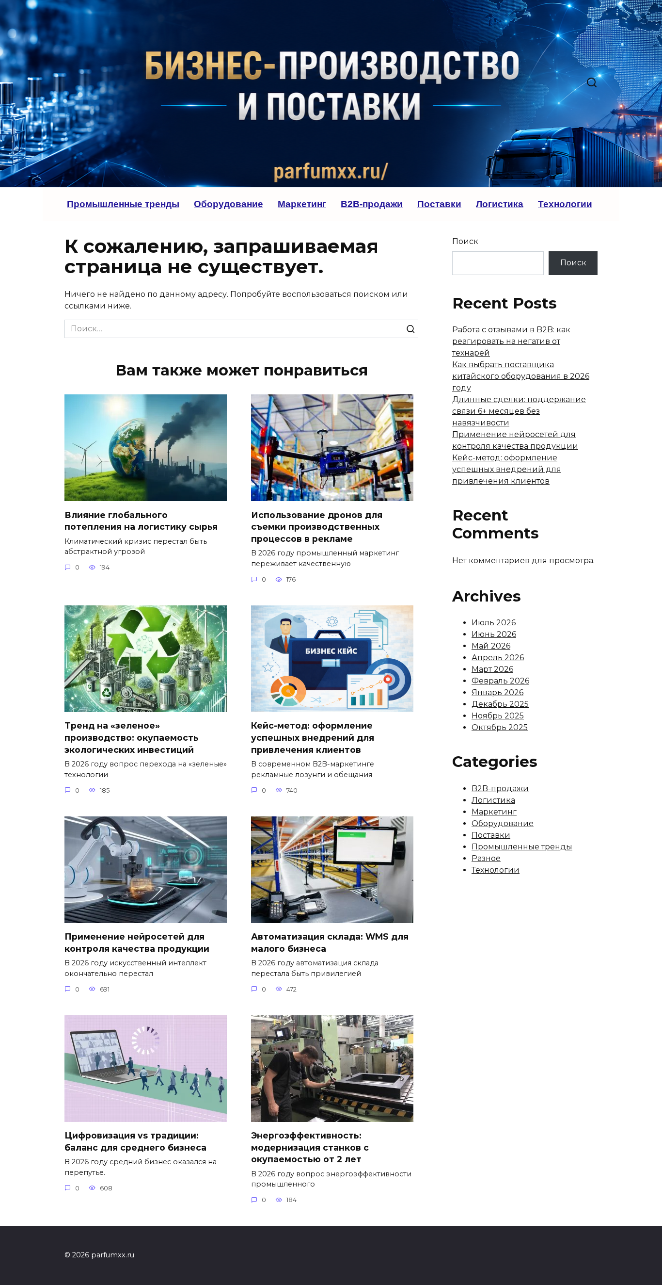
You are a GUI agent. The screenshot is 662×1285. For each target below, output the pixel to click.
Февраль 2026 (500, 680)
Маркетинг (302, 204)
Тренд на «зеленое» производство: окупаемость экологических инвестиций (131, 737)
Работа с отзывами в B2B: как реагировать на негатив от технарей (511, 341)
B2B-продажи (372, 204)
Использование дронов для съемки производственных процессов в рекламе (316, 526)
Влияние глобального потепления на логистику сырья (141, 520)
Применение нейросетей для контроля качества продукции (136, 942)
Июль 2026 (494, 622)
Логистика (499, 204)
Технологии (565, 204)
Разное (486, 858)
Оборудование (228, 204)
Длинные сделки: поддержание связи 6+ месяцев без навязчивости (519, 411)
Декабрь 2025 (500, 704)
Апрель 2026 (498, 657)
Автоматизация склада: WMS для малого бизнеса (330, 942)
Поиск (465, 241)
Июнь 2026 (494, 634)
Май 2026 (491, 646)
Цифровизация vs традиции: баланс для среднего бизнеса (135, 1141)
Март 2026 (492, 669)
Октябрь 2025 (500, 727)
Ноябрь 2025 (498, 715)
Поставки (439, 204)
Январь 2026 (497, 692)
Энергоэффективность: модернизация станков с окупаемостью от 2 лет (310, 1147)
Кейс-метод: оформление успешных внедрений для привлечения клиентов (312, 737)
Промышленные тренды (123, 204)
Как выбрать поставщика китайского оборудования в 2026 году (520, 376)
